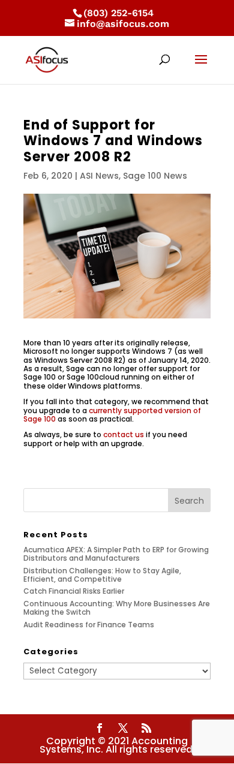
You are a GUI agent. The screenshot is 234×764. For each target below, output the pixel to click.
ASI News (99, 176)
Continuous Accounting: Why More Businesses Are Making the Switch (116, 607)
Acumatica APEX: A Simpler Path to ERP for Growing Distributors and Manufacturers (116, 554)
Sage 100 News (155, 176)
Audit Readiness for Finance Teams (88, 624)
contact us (123, 434)
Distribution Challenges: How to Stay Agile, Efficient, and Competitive (102, 575)
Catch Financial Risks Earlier (73, 591)
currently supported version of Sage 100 (112, 414)
